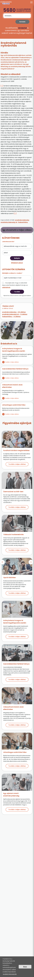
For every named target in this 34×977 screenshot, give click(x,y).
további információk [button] (10, 974)
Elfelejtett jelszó (17, 263)
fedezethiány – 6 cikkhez (11, 317)
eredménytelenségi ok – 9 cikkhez (14, 314)
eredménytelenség (22, 220)
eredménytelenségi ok (9, 222)
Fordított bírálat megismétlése (16, 450)
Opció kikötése (9, 577)
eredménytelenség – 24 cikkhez (14, 312)
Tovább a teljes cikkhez (12, 362)
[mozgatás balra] (2, 562)
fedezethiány (23, 222)
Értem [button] (25, 966)
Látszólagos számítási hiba (13, 405)
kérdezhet (22, 28)
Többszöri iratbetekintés (13, 534)
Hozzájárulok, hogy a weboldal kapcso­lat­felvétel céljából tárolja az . (15, 285)
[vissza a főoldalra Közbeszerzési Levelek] (17, 3)
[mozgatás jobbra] (31, 562)
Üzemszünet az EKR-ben (13, 491)
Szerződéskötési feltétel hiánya (15, 369)
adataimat (6, 287)
